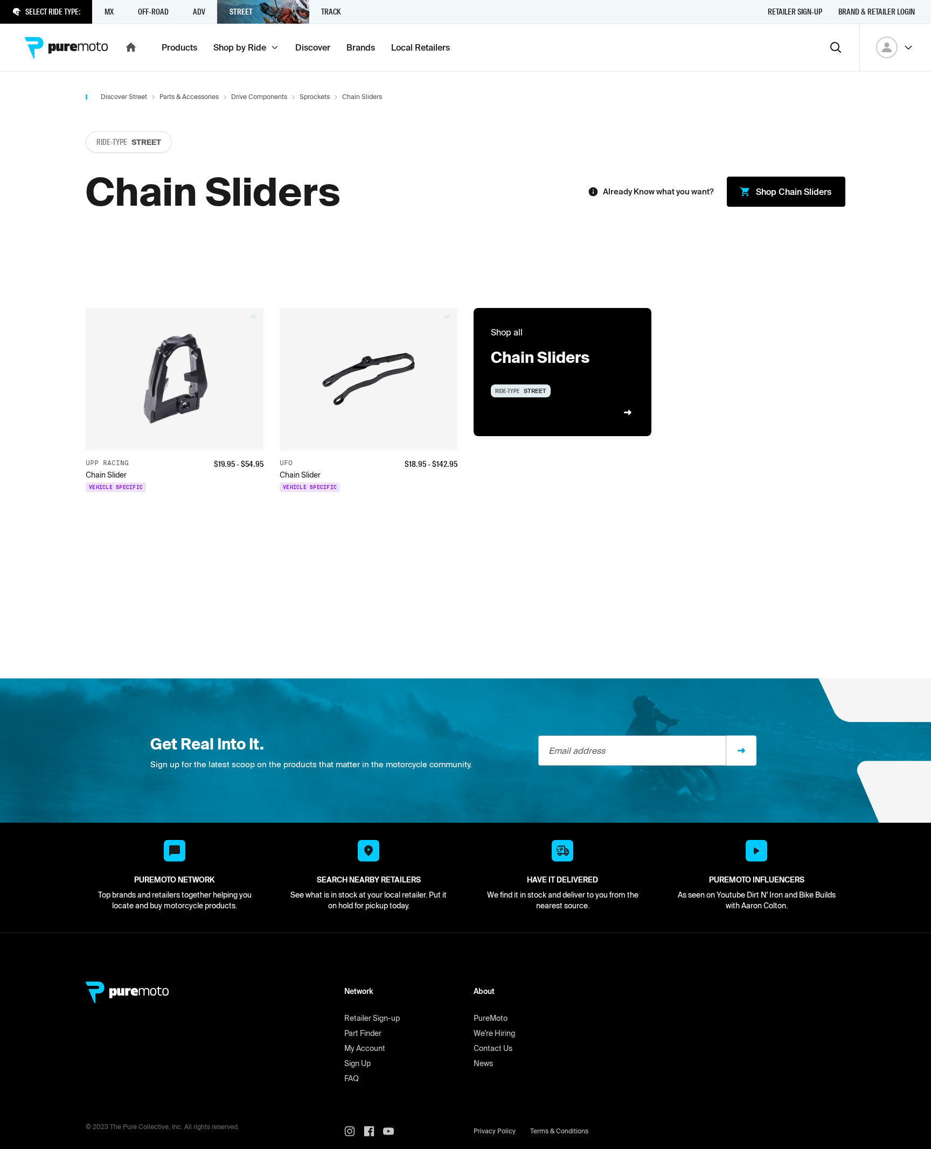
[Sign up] (741, 750)
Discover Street (124, 96)
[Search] (836, 47)
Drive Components (259, 96)
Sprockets (315, 96)
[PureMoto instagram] (354, 1131)
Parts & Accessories (189, 96)
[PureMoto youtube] (392, 1131)
